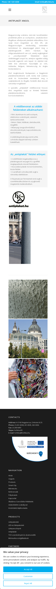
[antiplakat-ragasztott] (28, 378)
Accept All (28, 569)
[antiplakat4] (28, 338)
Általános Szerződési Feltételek (20, 501)
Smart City (12, 485)
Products (11, 482)
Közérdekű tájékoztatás (17, 508)
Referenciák (13, 492)
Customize (28, 576)
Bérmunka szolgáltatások (18, 538)
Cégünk (11, 479)
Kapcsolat (12, 498)
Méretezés (12, 488)
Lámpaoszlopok (14, 528)
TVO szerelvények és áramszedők (22, 535)
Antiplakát (12, 532)
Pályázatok (12, 495)
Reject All (28, 583)
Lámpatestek (13, 522)
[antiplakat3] (28, 299)
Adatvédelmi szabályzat (17, 505)
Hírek (10, 475)
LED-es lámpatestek (16, 525)
